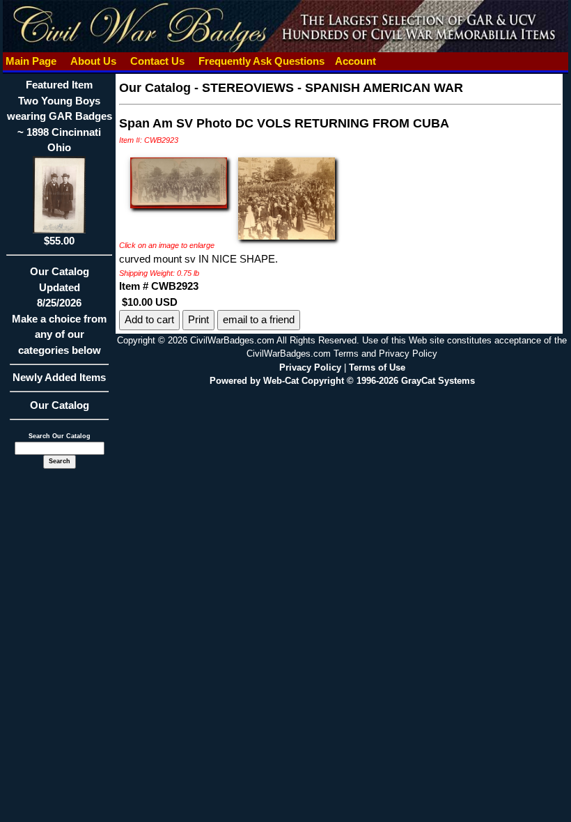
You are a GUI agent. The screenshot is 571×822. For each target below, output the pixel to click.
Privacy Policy (310, 367)
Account (355, 61)
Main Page (31, 61)
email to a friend (259, 319)
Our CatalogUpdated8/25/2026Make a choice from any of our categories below (59, 310)
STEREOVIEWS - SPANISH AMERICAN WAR (332, 88)
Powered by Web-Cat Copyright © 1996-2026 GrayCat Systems (342, 380)
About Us (93, 61)
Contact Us (157, 61)
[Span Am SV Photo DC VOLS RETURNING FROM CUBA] (178, 181)
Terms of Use (377, 367)
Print (198, 319)
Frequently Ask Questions (261, 61)
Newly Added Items (59, 377)
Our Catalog (59, 405)
